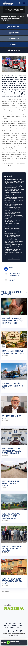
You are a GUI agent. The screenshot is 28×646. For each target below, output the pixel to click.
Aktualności (12, 274)
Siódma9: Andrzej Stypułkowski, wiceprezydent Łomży (13, 229)
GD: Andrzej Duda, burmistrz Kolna (13, 179)
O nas (6, 627)
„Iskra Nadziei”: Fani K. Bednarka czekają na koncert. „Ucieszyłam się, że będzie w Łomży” (14, 241)
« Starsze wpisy (5, 591)
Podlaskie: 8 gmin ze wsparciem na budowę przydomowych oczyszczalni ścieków (14, 217)
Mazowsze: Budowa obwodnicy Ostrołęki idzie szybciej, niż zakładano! (13, 194)
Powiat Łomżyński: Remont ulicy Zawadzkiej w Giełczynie (13, 250)
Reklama (12, 627)
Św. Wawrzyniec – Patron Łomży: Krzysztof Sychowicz (13, 221)
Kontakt (19, 627)
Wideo (20, 625)
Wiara (20, 623)
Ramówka (13, 625)
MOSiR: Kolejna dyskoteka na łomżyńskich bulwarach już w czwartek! (12, 225)
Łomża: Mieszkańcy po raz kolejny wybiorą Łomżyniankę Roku (13, 253)
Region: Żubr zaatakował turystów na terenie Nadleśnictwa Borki (14, 190)
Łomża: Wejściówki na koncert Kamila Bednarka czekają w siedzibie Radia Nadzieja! (14, 182)
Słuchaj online (14, 26)
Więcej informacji (14, 258)
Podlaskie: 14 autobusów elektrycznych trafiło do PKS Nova (12, 385)
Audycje (6, 625)
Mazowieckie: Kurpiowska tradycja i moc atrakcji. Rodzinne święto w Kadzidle (13, 246)
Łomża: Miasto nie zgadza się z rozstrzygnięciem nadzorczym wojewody (13, 209)
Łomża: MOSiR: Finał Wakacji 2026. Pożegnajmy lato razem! (13, 204)
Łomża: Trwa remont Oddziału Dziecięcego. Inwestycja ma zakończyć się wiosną (12, 236)
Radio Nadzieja (20, 633)
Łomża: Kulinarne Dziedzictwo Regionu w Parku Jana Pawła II (13, 352)
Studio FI (13, 636)
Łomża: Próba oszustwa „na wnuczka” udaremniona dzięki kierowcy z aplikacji (12, 320)
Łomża (18, 274)
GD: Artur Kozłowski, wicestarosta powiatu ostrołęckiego (13, 232)
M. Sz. (14, 268)
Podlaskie (11, 275)
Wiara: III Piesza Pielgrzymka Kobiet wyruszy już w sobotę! (14, 201)
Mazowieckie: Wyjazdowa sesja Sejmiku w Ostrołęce (13, 212)
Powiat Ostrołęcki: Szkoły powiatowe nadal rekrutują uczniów (14, 198)
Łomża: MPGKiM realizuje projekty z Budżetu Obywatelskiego (14, 186)
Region (17, 275)
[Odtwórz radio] (8, 642)
